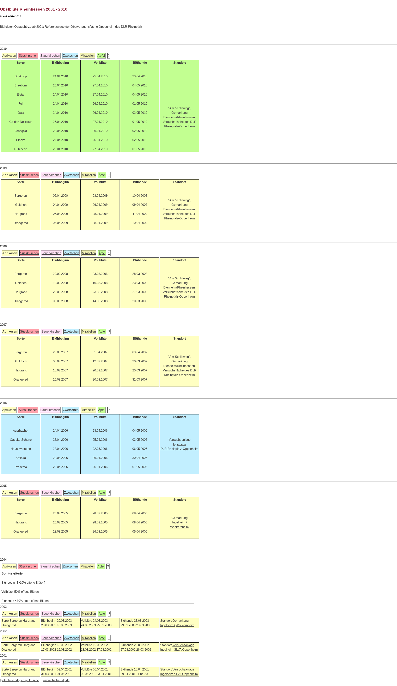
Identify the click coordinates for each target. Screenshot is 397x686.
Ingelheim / (167, 625)
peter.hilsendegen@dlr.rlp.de (20, 680)
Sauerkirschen (50, 55)
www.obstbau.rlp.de (56, 680)
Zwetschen (70, 55)
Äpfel (102, 175)
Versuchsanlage (183, 645)
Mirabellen (87, 55)
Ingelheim (167, 649)
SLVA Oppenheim (186, 649)
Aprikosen (9, 55)
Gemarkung (180, 620)
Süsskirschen (28, 55)
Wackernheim (185, 625)
